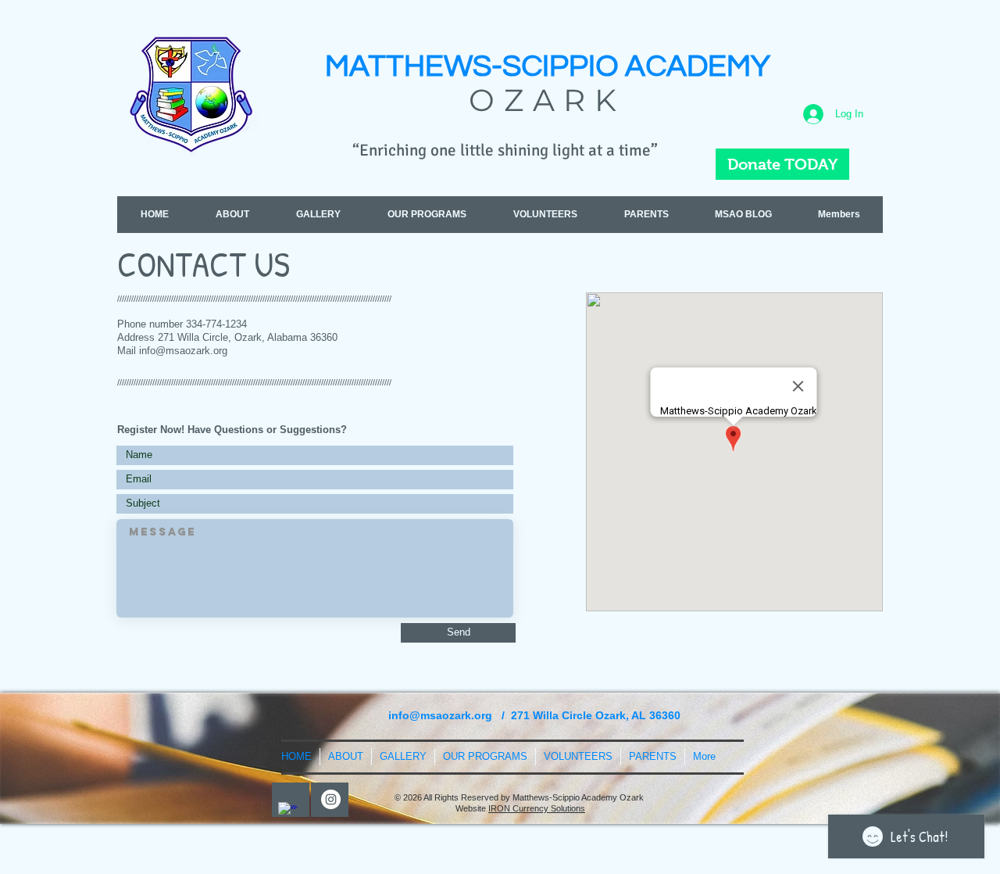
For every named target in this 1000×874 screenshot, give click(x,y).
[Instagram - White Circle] (331, 799)
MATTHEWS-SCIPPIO (475, 66)
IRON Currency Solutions (536, 808)
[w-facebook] (288, 812)
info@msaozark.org (183, 350)
